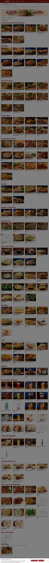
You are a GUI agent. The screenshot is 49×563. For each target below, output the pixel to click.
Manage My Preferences (34, 560)
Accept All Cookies (41, 560)
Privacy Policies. (18, 562)
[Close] (48, 560)
